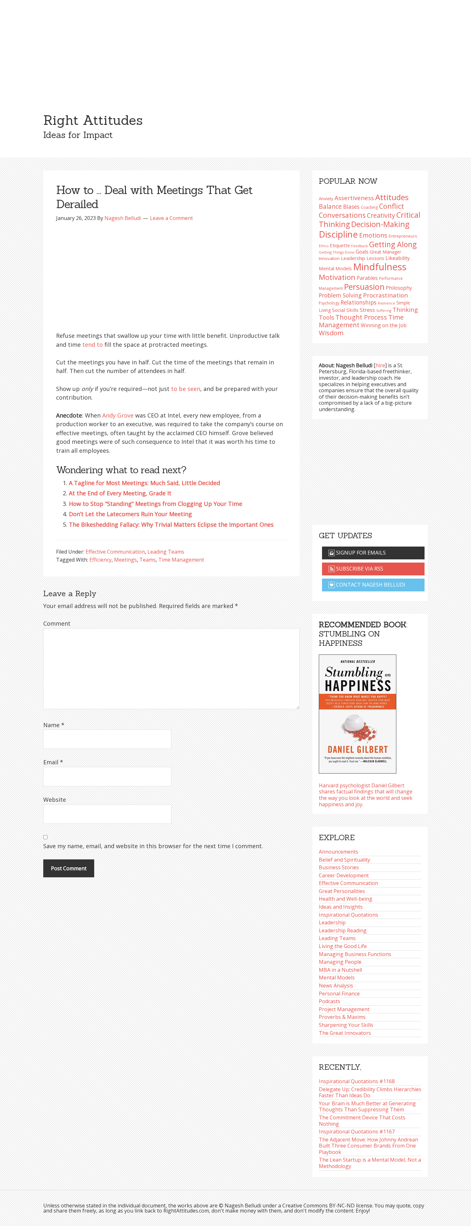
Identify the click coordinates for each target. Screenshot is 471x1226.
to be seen (185, 389)
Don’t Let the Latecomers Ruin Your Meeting (130, 514)
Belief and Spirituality (344, 859)
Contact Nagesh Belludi (370, 584)
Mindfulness (380, 266)
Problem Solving (340, 295)
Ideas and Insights (341, 906)
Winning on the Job (384, 325)
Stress (367, 309)
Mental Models (335, 268)
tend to (92, 344)
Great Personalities (342, 891)
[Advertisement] (235, 48)
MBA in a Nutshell (340, 969)
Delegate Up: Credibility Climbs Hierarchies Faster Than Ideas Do (370, 1092)
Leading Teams (165, 551)
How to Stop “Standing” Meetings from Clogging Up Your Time (155, 503)
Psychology (329, 303)
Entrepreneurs (403, 236)
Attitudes (392, 197)
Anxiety (326, 198)
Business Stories (339, 867)
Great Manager (385, 252)
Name (53, 725)
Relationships (358, 302)
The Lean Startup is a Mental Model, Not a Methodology (370, 1163)
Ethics (323, 246)
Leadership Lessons (362, 258)
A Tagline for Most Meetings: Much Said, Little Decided (144, 483)
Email (53, 762)
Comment (56, 623)
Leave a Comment (171, 218)
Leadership (332, 922)
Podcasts (329, 1001)
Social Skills (345, 310)
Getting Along (393, 244)
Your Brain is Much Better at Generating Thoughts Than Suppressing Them (367, 1106)
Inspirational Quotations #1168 (357, 1081)
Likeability (397, 258)
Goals (362, 251)
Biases (351, 206)
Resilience (386, 303)
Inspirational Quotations (348, 914)
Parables (367, 277)
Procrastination (385, 295)
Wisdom (331, 332)
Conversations (342, 215)
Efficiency (100, 559)
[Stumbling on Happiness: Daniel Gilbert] (357, 712)
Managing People (340, 961)
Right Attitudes (93, 120)
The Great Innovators (345, 1032)
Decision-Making (380, 224)
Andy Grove (118, 415)
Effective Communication (115, 551)
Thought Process (361, 317)
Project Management (344, 1009)
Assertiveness (354, 198)
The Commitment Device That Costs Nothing (362, 1120)
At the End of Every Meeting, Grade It (120, 493)
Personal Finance (339, 993)
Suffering (383, 310)
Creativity (381, 215)
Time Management (181, 559)
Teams (147, 559)
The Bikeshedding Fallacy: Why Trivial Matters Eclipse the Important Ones (171, 524)
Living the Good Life (343, 946)
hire (380, 365)
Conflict (391, 206)
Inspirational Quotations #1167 (357, 1131)
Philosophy (399, 287)
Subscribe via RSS (359, 568)
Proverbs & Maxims (342, 1016)
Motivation (337, 277)
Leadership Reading (343, 930)
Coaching (369, 207)
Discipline (338, 234)
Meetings (125, 559)
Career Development (344, 875)
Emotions (373, 235)
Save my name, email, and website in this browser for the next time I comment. (153, 846)
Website (54, 799)
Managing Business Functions (355, 954)
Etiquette (340, 245)
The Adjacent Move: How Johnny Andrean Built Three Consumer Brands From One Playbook (368, 1146)
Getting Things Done (336, 252)
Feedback (359, 245)
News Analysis (336, 985)
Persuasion (364, 286)
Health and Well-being (345, 898)
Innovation (329, 258)
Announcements (338, 851)
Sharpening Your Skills (346, 1024)
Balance (330, 206)
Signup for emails (360, 552)
